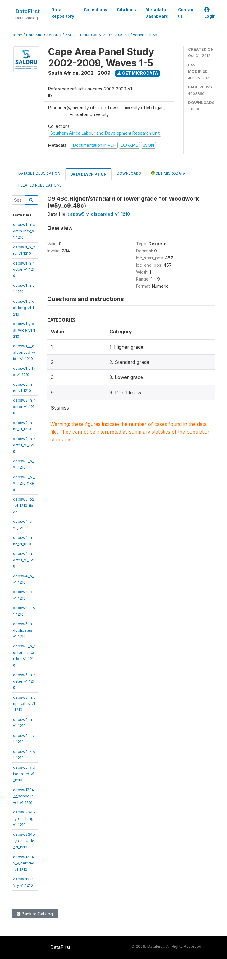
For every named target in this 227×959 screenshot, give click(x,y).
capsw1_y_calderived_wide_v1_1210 (24, 352)
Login (210, 16)
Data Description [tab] (88, 174)
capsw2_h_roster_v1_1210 (24, 406)
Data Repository (62, 13)
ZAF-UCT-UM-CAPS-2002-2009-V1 (97, 35)
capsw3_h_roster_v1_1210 (24, 445)
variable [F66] (145, 35)
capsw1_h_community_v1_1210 (24, 231)
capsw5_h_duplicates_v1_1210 (23, 630)
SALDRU (53, 35)
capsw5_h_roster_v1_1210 (24, 681)
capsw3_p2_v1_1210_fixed (23, 505)
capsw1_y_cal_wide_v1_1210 (24, 330)
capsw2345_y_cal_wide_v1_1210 (24, 840)
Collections (95, 9)
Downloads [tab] (129, 173)
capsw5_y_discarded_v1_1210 (24, 773)
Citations (126, 9)
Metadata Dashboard (156, 13)
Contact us (186, 13)
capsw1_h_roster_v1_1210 (23, 269)
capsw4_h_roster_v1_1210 (24, 559)
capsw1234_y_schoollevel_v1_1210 (23, 796)
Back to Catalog (37, 913)
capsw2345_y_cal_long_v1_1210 (24, 818)
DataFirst (27, 11)
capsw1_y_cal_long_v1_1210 (23, 307)
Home (17, 35)
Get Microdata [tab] (170, 173)
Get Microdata (139, 73)
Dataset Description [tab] (39, 173)
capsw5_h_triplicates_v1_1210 (24, 703)
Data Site (34, 35)
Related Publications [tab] (40, 185)
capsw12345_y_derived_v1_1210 (23, 863)
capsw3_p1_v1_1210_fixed (24, 483)
